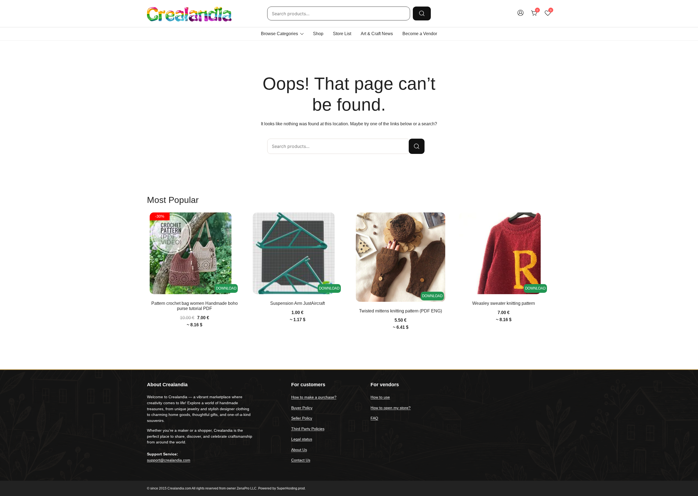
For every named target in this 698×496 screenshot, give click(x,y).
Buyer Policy (301, 408)
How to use (380, 397)
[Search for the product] (422, 13)
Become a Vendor (419, 33)
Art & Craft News (377, 33)
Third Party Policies (307, 429)
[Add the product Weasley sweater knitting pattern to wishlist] (543, 221)
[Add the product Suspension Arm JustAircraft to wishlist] (337, 221)
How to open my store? (391, 408)
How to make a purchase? (313, 397)
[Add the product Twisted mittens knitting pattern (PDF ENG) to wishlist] (440, 221)
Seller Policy (301, 418)
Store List (342, 33)
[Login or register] (520, 15)
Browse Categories (279, 33)
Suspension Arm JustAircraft (297, 303)
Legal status (301, 439)
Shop (318, 33)
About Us (299, 450)
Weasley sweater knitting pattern (503, 303)
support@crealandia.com (168, 460)
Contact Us (300, 460)
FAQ (374, 418)
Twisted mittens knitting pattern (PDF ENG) (400, 311)
